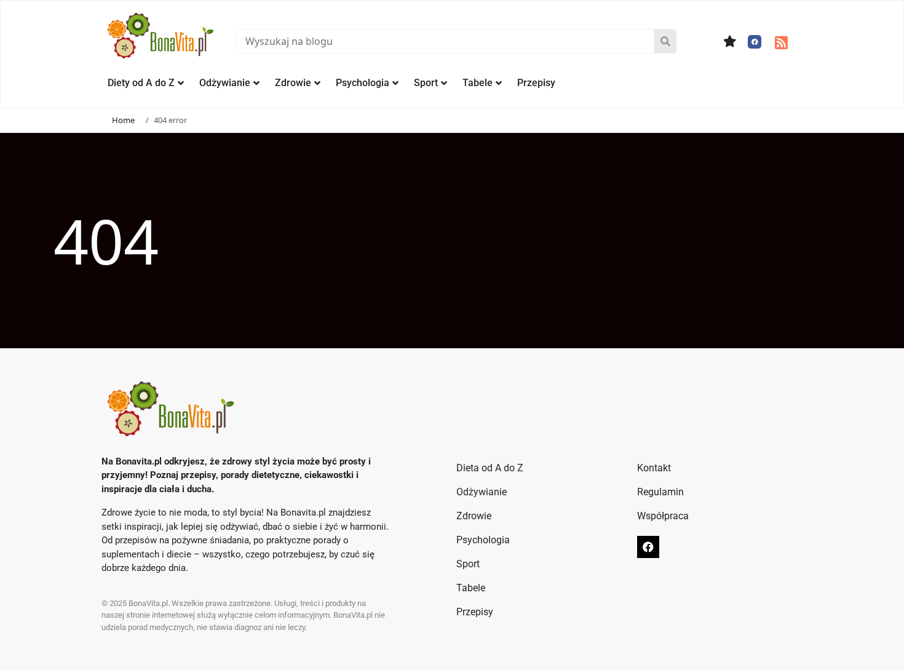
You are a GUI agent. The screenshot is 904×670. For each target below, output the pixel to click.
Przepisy (536, 83)
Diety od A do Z (141, 83)
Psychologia (362, 83)
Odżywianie (224, 83)
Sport (426, 83)
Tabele (477, 83)
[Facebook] (754, 42)
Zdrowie (293, 83)
